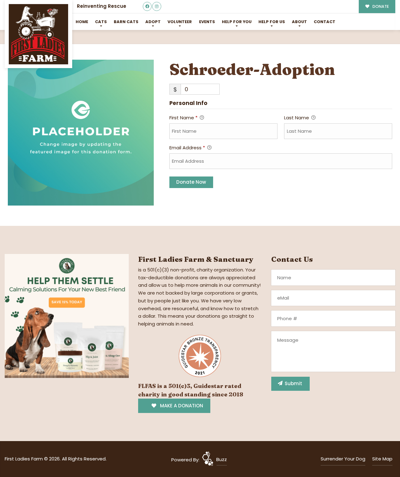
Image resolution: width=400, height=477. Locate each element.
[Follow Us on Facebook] (147, 6)
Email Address (187, 147)
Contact (324, 22)
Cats (101, 22)
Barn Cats (126, 22)
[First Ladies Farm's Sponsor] (67, 315)
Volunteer (180, 22)
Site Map (382, 458)
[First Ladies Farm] (38, 34)
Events (207, 22)
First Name (183, 117)
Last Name (297, 117)
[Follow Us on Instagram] (156, 6)
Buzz (221, 459)
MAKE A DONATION (181, 405)
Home (82, 22)
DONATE (380, 6)
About (299, 22)
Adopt (153, 22)
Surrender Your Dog (343, 458)
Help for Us (271, 22)
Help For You (237, 22)
